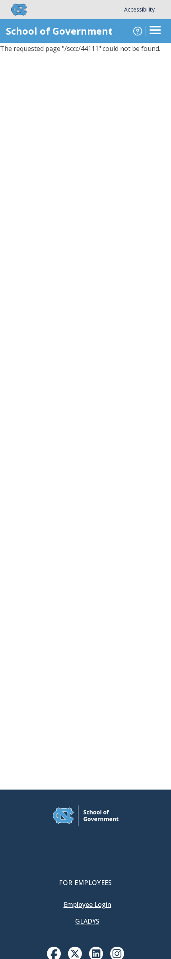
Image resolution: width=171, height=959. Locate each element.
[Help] (137, 31)
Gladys (87, 921)
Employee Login (87, 904)
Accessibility (139, 9)
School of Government (59, 30)
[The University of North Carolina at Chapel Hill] (14, 9)
